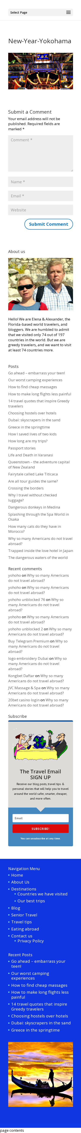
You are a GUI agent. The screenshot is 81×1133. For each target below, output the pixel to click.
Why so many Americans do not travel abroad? (38, 578)
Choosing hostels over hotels (32, 412)
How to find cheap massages (32, 386)
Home (17, 875)
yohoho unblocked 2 (25, 628)
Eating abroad (25, 929)
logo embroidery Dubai (28, 658)
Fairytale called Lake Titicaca (33, 474)
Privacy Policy (30, 941)
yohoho (14, 575)
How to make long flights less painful (39, 393)
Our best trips (31, 901)
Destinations (23, 889)
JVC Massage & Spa (24, 687)
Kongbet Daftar (21, 675)
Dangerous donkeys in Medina (34, 507)
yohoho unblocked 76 (26, 599)
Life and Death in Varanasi (30, 454)
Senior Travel (24, 915)
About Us (20, 882)
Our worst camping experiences (35, 379)
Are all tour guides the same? (33, 481)
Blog (15, 908)
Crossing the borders (26, 488)
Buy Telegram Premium (28, 641)
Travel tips (21, 922)
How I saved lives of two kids (32, 433)
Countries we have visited (42, 894)
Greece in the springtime (29, 427)
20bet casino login (24, 699)
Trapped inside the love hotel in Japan (40, 550)
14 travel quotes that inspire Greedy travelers (39, 1006)
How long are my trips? (28, 440)
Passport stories (22, 448)
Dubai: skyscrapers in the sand (34, 419)
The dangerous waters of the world (38, 557)
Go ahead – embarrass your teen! (36, 372)
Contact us (21, 936)
